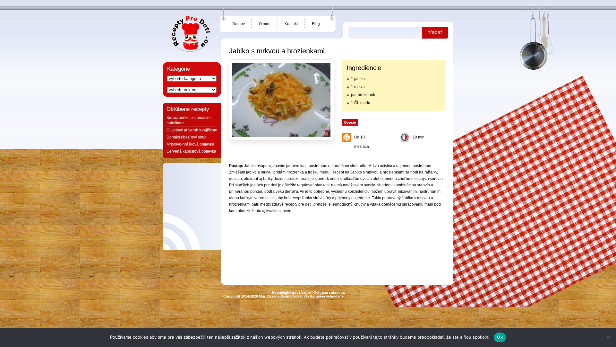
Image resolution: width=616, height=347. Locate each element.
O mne (264, 24)
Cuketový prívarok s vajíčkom (192, 130)
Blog (316, 24)
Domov (238, 24)
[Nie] (608, 337)
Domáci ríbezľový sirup (187, 137)
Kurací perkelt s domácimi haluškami (189, 120)
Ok (500, 337)
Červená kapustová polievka (191, 151)
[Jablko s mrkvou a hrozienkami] (281, 100)
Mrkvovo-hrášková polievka (190, 144)
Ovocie (350, 122)
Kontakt (291, 24)
